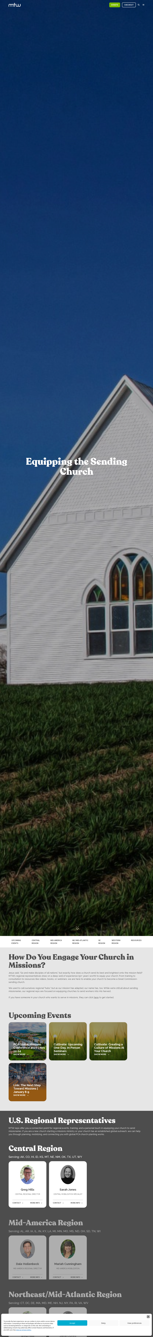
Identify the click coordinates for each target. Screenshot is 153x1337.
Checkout (129, 5)
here (96, 997)
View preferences (134, 1323)
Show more (19, 1054)
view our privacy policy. (23, 1330)
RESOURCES (136, 940)
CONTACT (16, 1203)
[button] (148, 1317)
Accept (72, 1323)
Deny (103, 1323)
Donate (114, 5)
